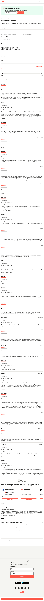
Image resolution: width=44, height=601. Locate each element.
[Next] (3, 503)
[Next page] (25, 480)
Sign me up (22, 576)
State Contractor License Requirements (8, 509)
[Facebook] (19, 588)
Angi (2, 4)
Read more (3, 51)
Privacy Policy (24, 595)
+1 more (3, 24)
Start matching (20, 12)
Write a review (39, 66)
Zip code (12, 571)
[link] (19, 480)
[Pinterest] (22, 588)
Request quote (10, 499)
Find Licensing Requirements (26, 513)
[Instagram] (28, 588)
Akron (7, 4)
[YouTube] (25, 588)
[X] (15, 588)
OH (4, 4)
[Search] (40, 1)
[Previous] (2, 503)
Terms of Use (19, 595)
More (2, 28)
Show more (3, 118)
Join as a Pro (36, 1)
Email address (13, 566)
